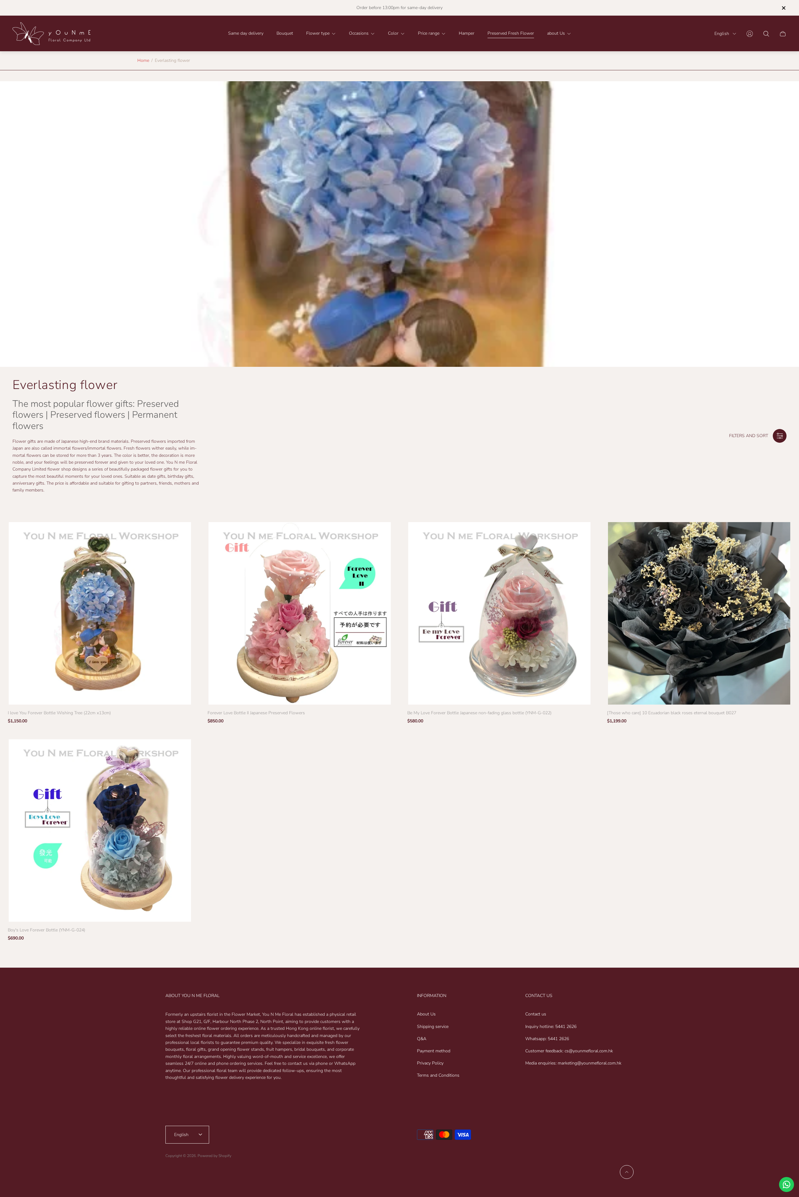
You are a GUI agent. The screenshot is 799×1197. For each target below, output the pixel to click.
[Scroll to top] (627, 1172)
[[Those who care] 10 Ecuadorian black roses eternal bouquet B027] (699, 613)
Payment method (433, 1051)
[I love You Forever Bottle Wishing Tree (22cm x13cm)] (100, 613)
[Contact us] (786, 1184)
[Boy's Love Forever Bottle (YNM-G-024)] (100, 830)
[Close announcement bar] (783, 8)
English (721, 34)
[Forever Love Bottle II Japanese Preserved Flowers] (300, 613)
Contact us (535, 1014)
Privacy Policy (430, 1063)
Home (143, 60)
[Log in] (750, 34)
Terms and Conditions (438, 1075)
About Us (426, 1014)
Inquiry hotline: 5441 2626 (550, 1027)
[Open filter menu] (780, 436)
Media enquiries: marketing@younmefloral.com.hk (573, 1063)
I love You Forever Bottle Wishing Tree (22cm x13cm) (59, 713)
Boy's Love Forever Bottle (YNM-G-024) (46, 930)
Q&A (421, 1039)
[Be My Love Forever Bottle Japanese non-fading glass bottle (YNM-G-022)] (499, 613)
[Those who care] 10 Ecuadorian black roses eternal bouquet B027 (671, 713)
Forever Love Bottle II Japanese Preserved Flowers (256, 713)
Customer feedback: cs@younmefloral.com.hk (569, 1051)
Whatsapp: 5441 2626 (547, 1039)
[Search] (766, 34)
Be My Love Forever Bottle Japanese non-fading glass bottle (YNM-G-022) (479, 713)
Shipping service (433, 1027)
